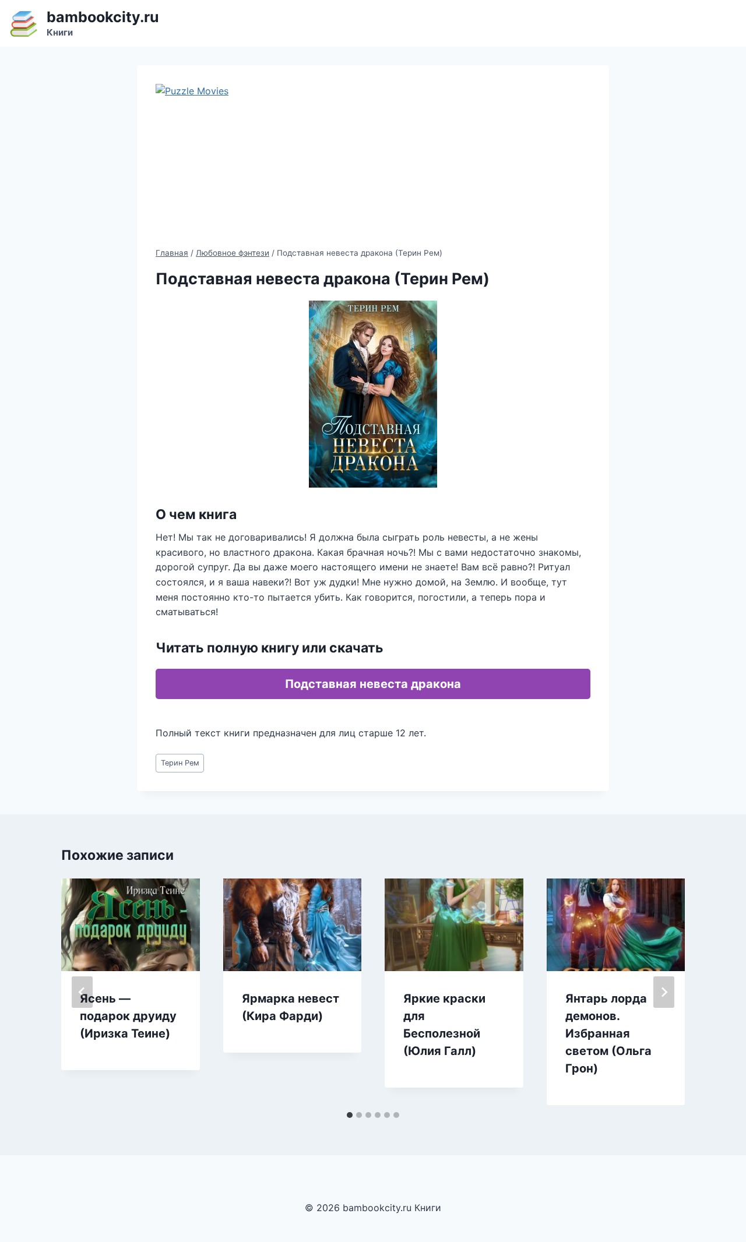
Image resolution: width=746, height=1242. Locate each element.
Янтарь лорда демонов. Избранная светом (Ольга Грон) (608, 1033)
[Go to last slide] (82, 992)
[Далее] (663, 992)
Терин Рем (180, 762)
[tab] (350, 1115)
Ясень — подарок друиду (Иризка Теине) (128, 1016)
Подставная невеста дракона (373, 684)
